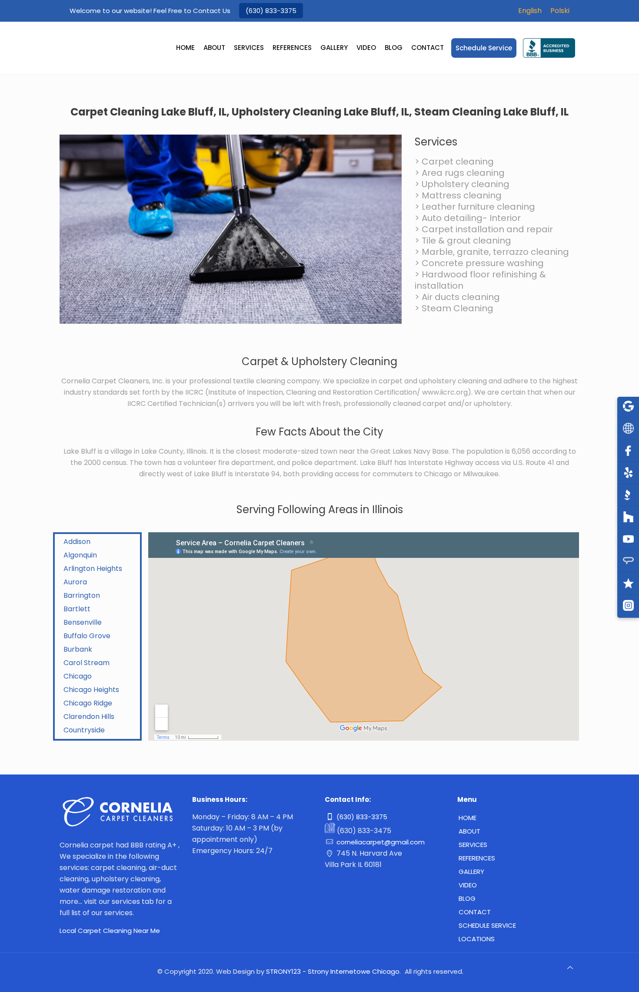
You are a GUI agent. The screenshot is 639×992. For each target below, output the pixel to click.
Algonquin (80, 555)
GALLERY (471, 871)
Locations (477, 938)
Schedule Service (487, 925)
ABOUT (469, 831)
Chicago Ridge (87, 703)
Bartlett (76, 609)
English (530, 11)
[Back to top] (570, 971)
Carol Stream (86, 663)
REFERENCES (477, 858)
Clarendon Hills (88, 717)
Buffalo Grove (86, 636)
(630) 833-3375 (271, 10)
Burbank (77, 649)
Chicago (77, 676)
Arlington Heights (92, 568)
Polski (559, 11)
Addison (76, 542)
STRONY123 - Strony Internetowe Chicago (332, 971)
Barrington (81, 595)
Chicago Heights (91, 690)
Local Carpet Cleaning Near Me (110, 930)
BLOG (467, 898)
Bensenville (82, 622)
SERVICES (473, 844)
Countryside (84, 730)
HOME (467, 817)
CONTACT (475, 911)
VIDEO (468, 885)
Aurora (75, 582)
